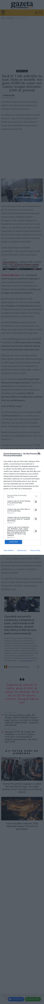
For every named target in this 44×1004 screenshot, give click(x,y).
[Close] (39, 454)
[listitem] (22, 496)
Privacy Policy (35, 550)
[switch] (35, 502)
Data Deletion (9, 550)
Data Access (22, 550)
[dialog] (22, 502)
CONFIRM (13, 542)
